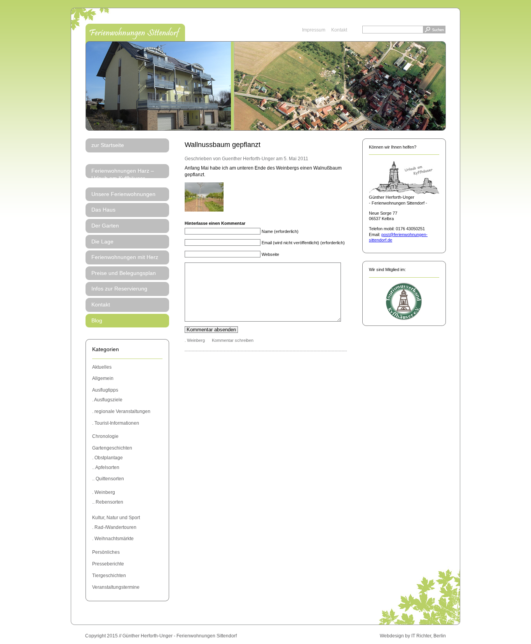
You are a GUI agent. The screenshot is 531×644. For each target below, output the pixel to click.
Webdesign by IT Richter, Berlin (413, 636)
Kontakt (339, 30)
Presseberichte (108, 564)
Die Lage (102, 241)
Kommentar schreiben (232, 340)
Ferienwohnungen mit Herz (124, 257)
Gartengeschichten (112, 448)
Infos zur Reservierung (119, 288)
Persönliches (106, 552)
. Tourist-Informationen (115, 423)
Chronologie (105, 436)
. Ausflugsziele (107, 399)
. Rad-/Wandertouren (114, 527)
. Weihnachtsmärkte (113, 538)
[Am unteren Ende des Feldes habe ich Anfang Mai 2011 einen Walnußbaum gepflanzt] (204, 210)
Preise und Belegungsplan (123, 273)
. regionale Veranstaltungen (121, 411)
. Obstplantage (107, 457)
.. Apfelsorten (105, 467)
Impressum (313, 30)
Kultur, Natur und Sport (116, 517)
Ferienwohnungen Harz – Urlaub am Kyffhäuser (122, 175)
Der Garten (105, 225)
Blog (96, 320)
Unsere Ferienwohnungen (123, 194)
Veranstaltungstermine (116, 587)
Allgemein (103, 378)
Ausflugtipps (105, 390)
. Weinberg (103, 492)
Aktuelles (102, 367)
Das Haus (103, 209)
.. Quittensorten (108, 478)
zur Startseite (107, 145)
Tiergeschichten (109, 575)
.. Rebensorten (107, 502)
